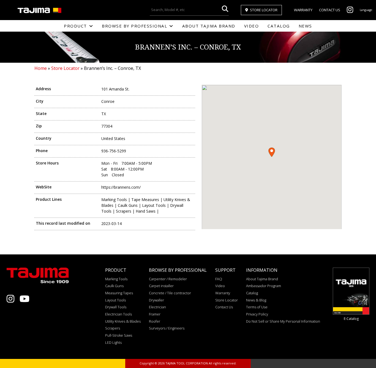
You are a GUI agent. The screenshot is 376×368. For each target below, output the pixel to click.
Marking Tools (116, 278)
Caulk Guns (114, 285)
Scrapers (112, 328)
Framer (154, 314)
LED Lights (113, 342)
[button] (271, 152)
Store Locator (263, 9)
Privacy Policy (257, 314)
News (305, 26)
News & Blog (256, 300)
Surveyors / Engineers (166, 328)
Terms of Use (257, 306)
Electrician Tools (118, 314)
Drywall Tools (115, 306)
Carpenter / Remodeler (168, 278)
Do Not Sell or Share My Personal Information (283, 321)
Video (251, 26)
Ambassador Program (263, 285)
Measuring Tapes (119, 292)
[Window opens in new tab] (350, 11)
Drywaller (156, 300)
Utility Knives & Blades (123, 321)
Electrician (157, 306)
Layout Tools (115, 300)
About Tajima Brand (208, 26)
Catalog (279, 26)
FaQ (218, 278)
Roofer (154, 321)
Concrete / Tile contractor (170, 292)
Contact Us (329, 9)
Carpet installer (161, 285)
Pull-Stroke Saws (118, 335)
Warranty (303, 9)
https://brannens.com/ (121, 187)
